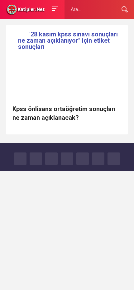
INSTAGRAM (82, 158)
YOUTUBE (67, 158)
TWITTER (36, 158)
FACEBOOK (20, 158)
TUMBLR (98, 158)
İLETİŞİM (114, 158)
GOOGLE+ (51, 158)
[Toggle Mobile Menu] (54, 8)
